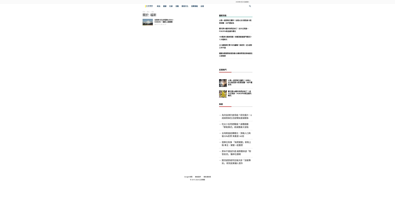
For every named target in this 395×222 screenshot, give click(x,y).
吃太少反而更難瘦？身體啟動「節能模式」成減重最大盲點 (235, 126)
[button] (249, 6)
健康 (164, 6)
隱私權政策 (207, 177)
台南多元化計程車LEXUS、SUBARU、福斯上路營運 (164, 21)
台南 (202, 6)
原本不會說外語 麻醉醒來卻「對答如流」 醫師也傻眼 (236, 153)
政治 (158, 6)
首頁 (144, 12)
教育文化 (185, 6)
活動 (177, 6)
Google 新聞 (188, 177)
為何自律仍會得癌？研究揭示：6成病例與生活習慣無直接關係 (237, 116)
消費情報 (194, 6)
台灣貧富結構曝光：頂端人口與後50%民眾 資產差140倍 (236, 135)
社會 (171, 6)
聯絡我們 (198, 177)
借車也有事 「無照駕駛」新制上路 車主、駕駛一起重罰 (236, 144)
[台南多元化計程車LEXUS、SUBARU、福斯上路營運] (148, 22)
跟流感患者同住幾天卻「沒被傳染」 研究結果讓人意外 (236, 162)
